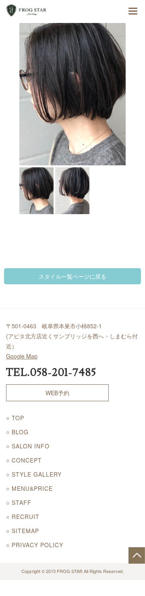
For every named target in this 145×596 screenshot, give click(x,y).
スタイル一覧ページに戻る (72, 276)
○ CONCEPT (24, 460)
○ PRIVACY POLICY (34, 545)
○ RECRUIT (22, 517)
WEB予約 (57, 393)
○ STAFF (18, 502)
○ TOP (15, 418)
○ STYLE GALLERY (34, 474)
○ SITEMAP (22, 531)
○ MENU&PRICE (29, 488)
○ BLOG (17, 432)
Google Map (21, 356)
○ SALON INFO (28, 446)
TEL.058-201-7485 (51, 372)
